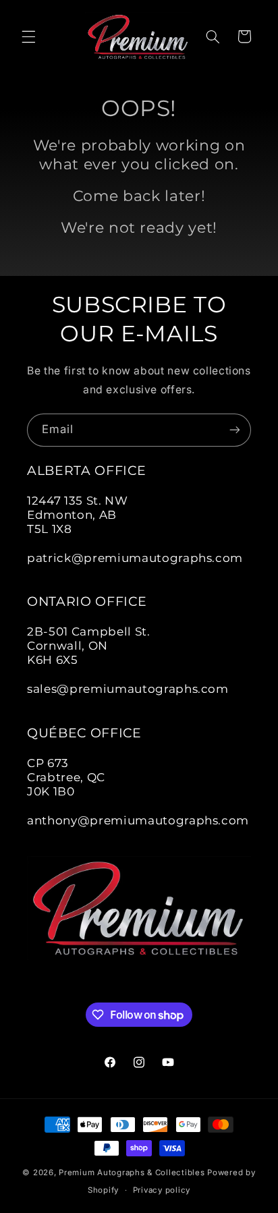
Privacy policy (161, 1190)
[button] (28, 36)
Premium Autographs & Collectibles (131, 1172)
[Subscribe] (234, 430)
